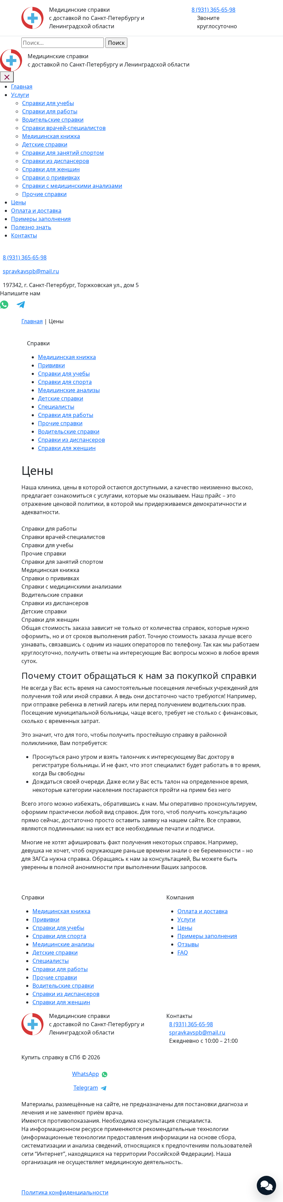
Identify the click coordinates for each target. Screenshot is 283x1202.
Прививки (51, 365)
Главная (21, 86)
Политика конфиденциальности (64, 1192)
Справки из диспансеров (55, 161)
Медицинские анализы (69, 390)
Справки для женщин (51, 169)
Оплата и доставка (36, 210)
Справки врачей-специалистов (64, 128)
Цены (18, 202)
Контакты (24, 235)
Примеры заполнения (41, 219)
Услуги (20, 95)
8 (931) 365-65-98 (191, 1024)
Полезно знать (31, 227)
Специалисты (56, 406)
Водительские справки (53, 119)
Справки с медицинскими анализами (72, 186)
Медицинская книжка (51, 136)
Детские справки (44, 144)
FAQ (182, 952)
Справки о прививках (51, 177)
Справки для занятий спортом (63, 152)
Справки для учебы (48, 103)
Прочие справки (44, 194)
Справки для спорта (65, 382)
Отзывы (188, 944)
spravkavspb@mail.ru (197, 1032)
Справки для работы (49, 111)
